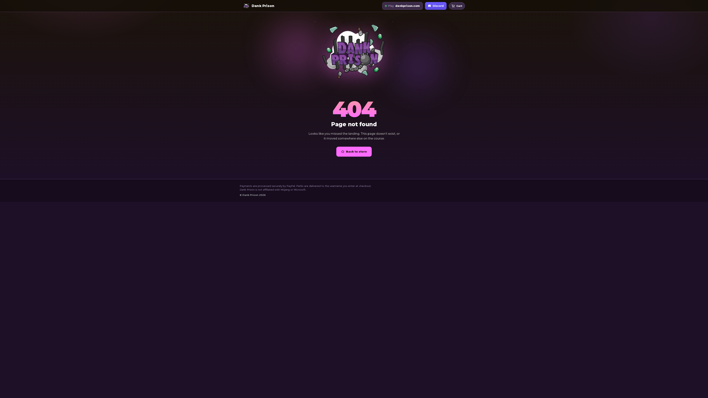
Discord (438, 6)
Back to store (356, 151)
